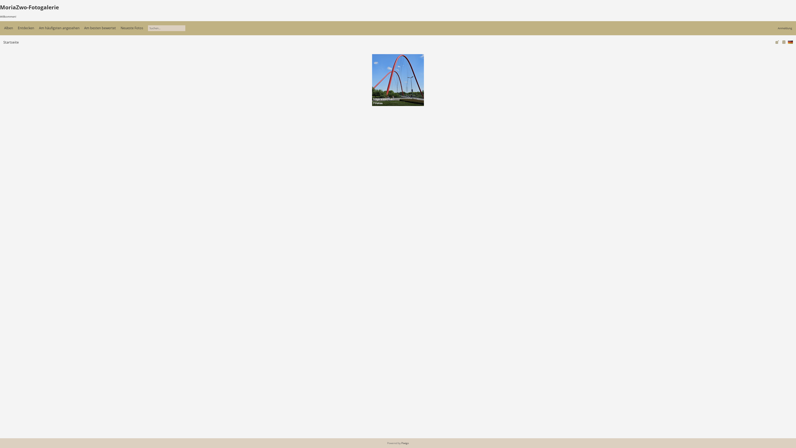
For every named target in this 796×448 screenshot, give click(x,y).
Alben (8, 28)
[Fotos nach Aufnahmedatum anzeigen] (783, 42)
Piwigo (405, 443)
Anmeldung (785, 28)
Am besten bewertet (100, 28)
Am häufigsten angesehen (59, 28)
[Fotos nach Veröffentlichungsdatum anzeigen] (777, 42)
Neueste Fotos (132, 28)
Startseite (11, 42)
